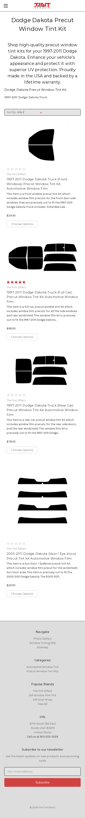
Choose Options (22, 224)
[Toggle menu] (5, 5)
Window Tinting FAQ (43, 643)
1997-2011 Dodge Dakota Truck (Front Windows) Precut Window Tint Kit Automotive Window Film (37, 183)
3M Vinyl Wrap (42, 699)
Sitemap (42, 647)
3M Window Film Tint (42, 695)
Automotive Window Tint (42, 667)
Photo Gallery (42, 638)
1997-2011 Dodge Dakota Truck (25, 97)
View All (42, 704)
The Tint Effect (42, 691)
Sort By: (11, 112)
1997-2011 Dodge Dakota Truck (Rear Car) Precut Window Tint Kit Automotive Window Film (42, 410)
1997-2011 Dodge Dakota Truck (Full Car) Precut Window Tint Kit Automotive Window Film (42, 297)
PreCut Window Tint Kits (42, 671)
